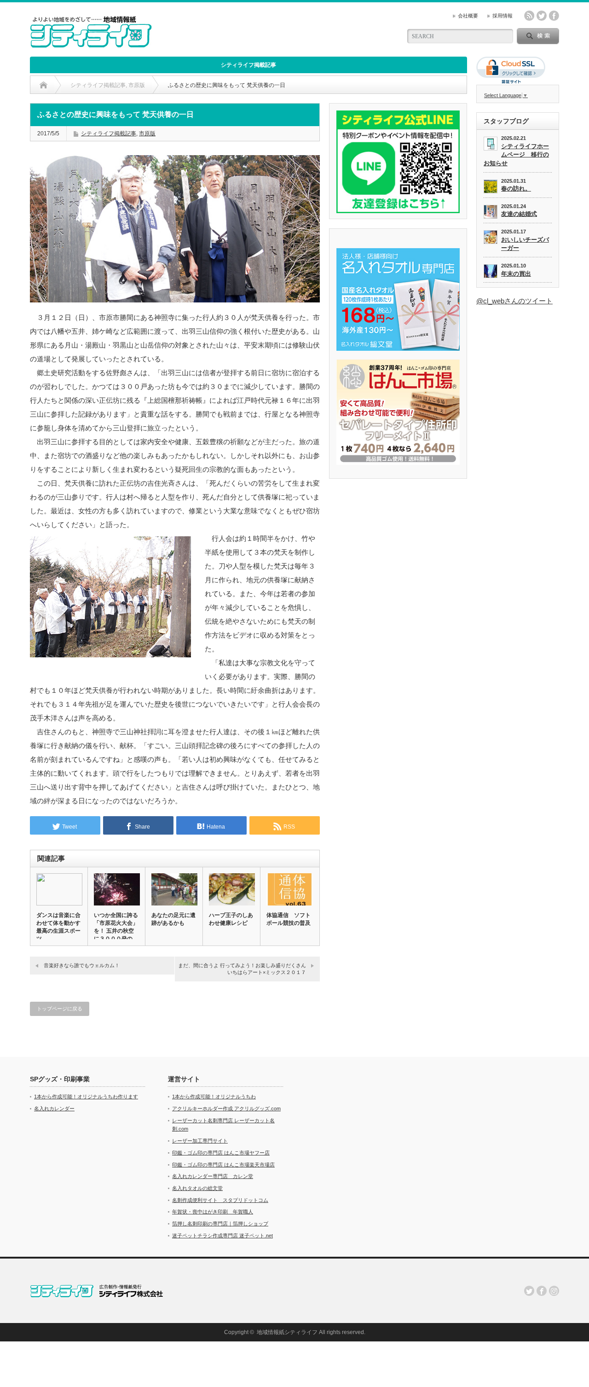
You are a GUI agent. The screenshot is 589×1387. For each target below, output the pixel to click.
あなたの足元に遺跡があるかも (173, 919)
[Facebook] (542, 1291)
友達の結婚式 (519, 213)
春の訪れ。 (516, 188)
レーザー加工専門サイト (200, 1140)
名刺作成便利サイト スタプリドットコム (220, 1200)
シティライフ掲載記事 (248, 65)
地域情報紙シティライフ (287, 1332)
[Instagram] (554, 1291)
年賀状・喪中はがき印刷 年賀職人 (212, 1211)
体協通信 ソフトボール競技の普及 (288, 919)
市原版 (147, 133)
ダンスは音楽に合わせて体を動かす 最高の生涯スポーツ (58, 927)
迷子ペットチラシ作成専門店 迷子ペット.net (222, 1235)
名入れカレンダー (54, 1108)
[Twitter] (529, 1291)
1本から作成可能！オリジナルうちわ (214, 1096)
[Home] (43, 85)
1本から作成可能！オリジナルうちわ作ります (86, 1096)
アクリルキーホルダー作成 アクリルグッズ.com (226, 1108)
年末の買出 (516, 273)
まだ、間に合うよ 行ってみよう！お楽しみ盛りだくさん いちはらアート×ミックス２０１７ (242, 969)
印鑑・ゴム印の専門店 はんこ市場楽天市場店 (223, 1164)
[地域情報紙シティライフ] (91, 44)
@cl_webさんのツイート (514, 301)
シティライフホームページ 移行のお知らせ (516, 155)
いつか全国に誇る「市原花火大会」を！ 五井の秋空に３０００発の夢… (116, 931)
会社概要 (468, 15)
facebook (554, 16)
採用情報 (502, 15)
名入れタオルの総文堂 (197, 1188)
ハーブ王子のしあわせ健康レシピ (231, 919)
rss (529, 16)
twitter (542, 16)
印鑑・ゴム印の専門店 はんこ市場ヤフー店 (221, 1152)
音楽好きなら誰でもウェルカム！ (82, 965)
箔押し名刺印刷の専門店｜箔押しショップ (220, 1223)
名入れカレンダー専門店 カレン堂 (212, 1176)
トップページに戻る (59, 1008)
